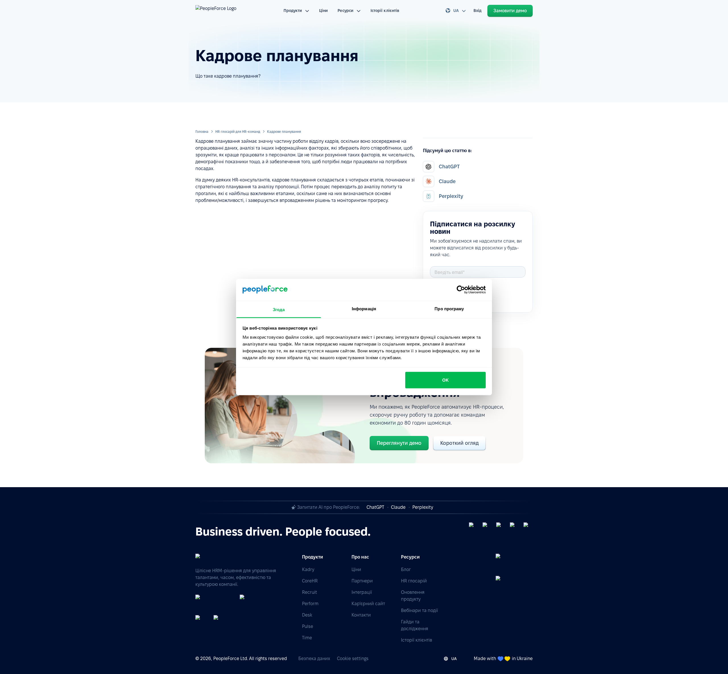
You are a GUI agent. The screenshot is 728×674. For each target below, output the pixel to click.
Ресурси (345, 10)
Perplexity (422, 507)
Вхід (477, 10)
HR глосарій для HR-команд (237, 131)
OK (445, 380)
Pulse (307, 626)
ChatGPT (375, 507)
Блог (406, 569)
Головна (201, 131)
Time (307, 637)
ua (456, 10)
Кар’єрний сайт (368, 603)
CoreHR (310, 580)
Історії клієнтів (385, 10)
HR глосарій (414, 580)
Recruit (309, 592)
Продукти (293, 10)
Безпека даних (314, 658)
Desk (307, 615)
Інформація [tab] (364, 308)
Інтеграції (361, 592)
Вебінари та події (419, 610)
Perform (310, 603)
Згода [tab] (279, 309)
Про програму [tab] (449, 308)
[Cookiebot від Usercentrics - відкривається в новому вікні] (461, 290)
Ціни (323, 10)
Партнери (362, 580)
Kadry (308, 569)
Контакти (361, 615)
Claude (398, 507)
